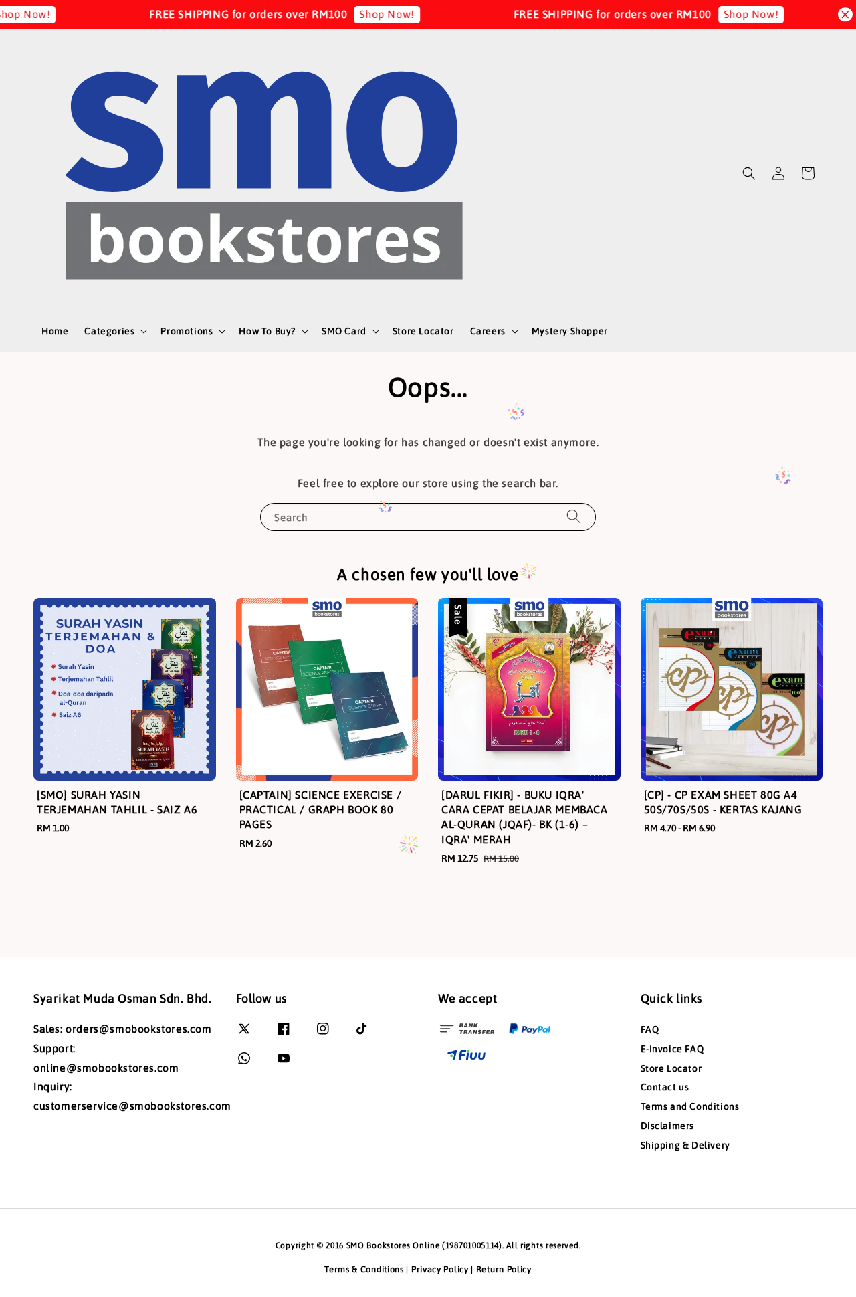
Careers (488, 331)
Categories (109, 331)
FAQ (650, 1029)
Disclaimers (668, 1125)
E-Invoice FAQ (672, 1048)
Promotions (186, 331)
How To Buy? (267, 331)
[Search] (573, 517)
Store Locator (423, 331)
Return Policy (504, 1269)
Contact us (665, 1087)
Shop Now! (364, 14)
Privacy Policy (440, 1269)
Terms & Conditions (364, 1269)
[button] (749, 173)
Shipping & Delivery (685, 1145)
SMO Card (344, 331)
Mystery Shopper (570, 331)
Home (54, 331)
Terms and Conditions (690, 1106)
